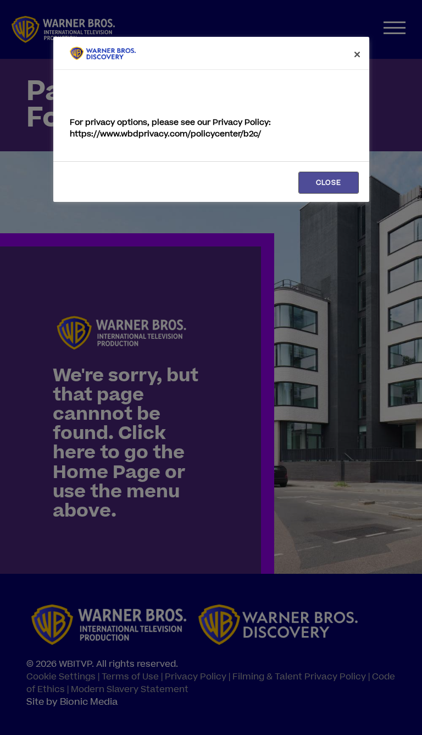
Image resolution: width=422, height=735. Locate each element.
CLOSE (328, 183)
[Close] (357, 54)
